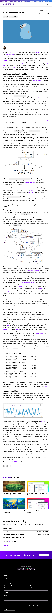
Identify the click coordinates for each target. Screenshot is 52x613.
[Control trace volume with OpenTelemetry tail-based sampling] (15, 506)
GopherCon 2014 (13, 461)
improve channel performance (28, 282)
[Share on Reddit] (7, 466)
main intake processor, (37, 80)
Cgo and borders (9, 310)
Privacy (25, 605)
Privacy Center (30, 583)
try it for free (42, 459)
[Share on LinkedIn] (9, 466)
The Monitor (7, 10)
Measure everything (10, 391)
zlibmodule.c (6, 329)
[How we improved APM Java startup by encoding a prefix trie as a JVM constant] (15, 489)
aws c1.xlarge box (32, 197)
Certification (6, 587)
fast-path (31, 192)
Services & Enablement (9, 583)
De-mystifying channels (11, 210)
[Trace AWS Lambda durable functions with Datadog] (38, 506)
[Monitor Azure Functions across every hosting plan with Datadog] (38, 489)
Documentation (7, 580)
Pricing (5, 578)
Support (5, 581)
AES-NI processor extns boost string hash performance (25, 137)
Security (28, 581)
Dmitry (40, 288)
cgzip (8, 325)
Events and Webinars (31, 580)
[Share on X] (4, 466)
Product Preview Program (9, 585)
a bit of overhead (40, 333)
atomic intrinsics (7, 292)
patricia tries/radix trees (38, 98)
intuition (13, 67)
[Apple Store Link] (21, 569)
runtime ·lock (22, 286)
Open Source (29, 578)
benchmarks (25, 64)
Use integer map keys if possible (15, 74)
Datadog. (5, 60)
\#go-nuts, (34, 190)
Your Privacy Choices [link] (31, 605)
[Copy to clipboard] (47, 120)
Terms (22, 605)
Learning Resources (31, 587)
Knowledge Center (31, 585)
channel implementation (33, 270)
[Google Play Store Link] (30, 569)
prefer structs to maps (30, 182)
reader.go (17, 329)
